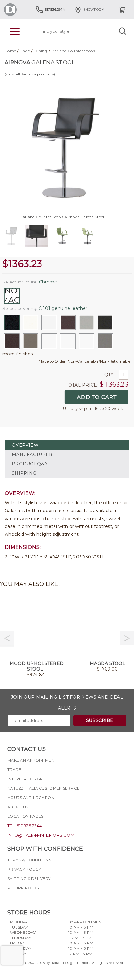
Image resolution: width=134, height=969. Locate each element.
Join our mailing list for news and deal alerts (67, 702)
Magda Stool (107, 663)
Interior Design (25, 779)
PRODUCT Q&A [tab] (29, 464)
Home (10, 51)
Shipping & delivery (28, 878)
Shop (25, 51)
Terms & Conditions (29, 859)
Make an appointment (31, 760)
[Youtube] (34, 899)
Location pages (25, 816)
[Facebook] (12, 899)
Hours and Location (30, 797)
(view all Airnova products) (30, 74)
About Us (17, 807)
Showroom (94, 9)
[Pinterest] (45, 899)
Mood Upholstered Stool (37, 666)
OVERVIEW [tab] (25, 445)
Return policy (23, 888)
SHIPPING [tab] (24, 473)
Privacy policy (24, 869)
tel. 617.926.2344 (24, 825)
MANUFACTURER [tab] (32, 454)
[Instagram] (23, 899)
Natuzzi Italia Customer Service (43, 788)
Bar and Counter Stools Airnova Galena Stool (62, 217)
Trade (14, 769)
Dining (40, 51)
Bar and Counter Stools (73, 51)
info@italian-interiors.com (40, 835)
